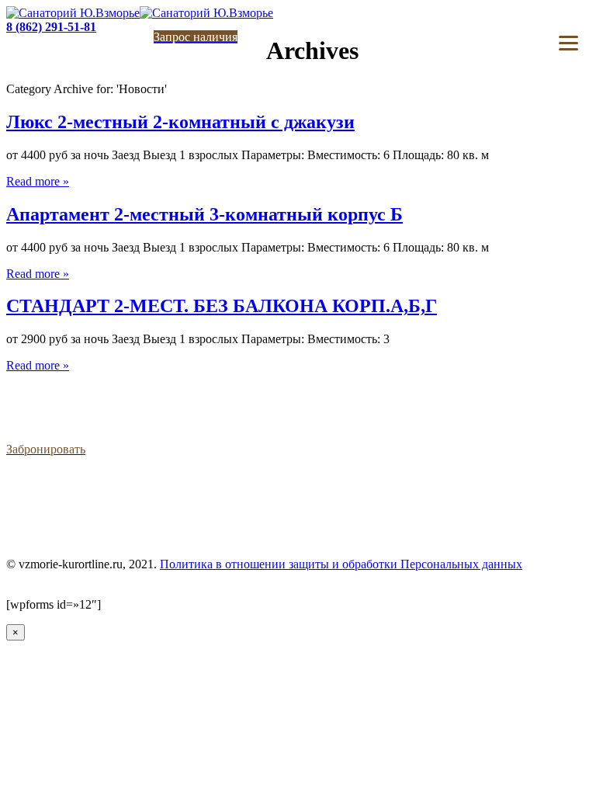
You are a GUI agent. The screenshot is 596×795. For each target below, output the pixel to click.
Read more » (37, 181)
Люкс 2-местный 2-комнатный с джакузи (180, 122)
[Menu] (568, 43)
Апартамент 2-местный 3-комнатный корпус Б (204, 214)
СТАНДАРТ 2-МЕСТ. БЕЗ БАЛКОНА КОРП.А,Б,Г (221, 306)
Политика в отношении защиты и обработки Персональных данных (341, 564)
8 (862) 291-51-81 (51, 26)
